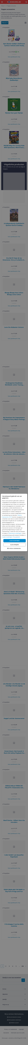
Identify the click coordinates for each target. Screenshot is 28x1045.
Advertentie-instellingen (15, 533)
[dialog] (14, 522)
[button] (14, 548)
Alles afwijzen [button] (14, 544)
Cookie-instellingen (7, 537)
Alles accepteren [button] (15, 540)
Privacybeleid (16, 537)
